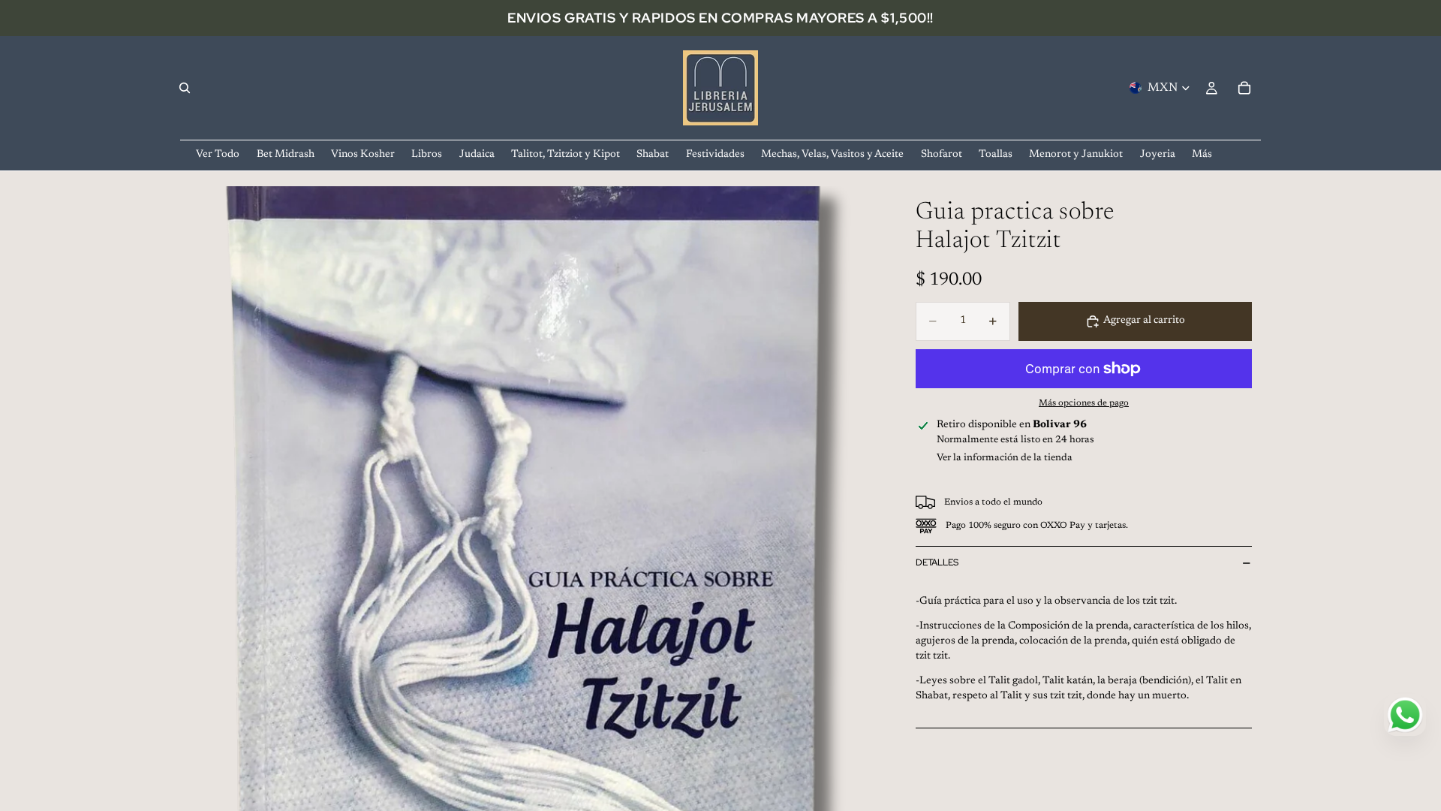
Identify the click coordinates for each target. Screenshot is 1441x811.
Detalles (937, 562)
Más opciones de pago (1084, 403)
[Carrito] (1244, 87)
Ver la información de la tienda (1004, 458)
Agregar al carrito (1144, 320)
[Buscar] (184, 87)
